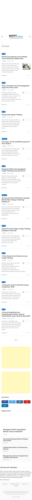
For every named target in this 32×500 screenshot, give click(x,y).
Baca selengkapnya (5, 479)
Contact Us (25, 484)
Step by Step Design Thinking (12, 115)
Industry (4, 195)
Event (3, 225)
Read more (4, 75)
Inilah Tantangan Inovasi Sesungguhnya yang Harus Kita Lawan (15, 86)
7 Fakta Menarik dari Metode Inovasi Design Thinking (14, 257)
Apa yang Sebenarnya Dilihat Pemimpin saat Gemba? (15, 439)
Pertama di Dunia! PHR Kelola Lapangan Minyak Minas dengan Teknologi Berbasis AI (16, 200)
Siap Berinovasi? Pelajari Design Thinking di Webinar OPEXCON (16, 229)
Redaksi (4, 61)
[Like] (29, 75)
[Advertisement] (16, 17)
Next (16, 340)
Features (4, 138)
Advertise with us (15, 484)
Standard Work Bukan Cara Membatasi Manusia (15, 448)
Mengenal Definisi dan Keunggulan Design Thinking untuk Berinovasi (14, 170)
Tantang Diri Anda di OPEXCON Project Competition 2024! (15, 286)
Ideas (3, 53)
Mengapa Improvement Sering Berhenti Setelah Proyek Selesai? (15, 456)
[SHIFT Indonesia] (16, 36)
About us (5, 484)
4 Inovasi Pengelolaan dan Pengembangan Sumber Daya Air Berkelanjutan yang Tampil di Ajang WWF (16, 314)
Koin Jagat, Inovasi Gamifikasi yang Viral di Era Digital (16, 142)
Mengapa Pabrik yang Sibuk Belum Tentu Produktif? (14, 430)
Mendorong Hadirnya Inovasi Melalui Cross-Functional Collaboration (14, 57)
